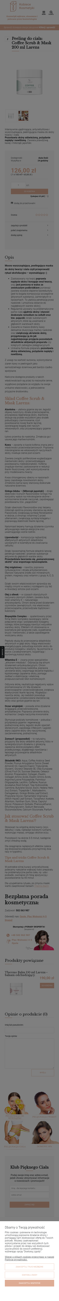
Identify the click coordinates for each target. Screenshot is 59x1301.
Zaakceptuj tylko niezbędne (29, 1267)
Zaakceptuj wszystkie (29, 1283)
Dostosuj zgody (29, 1275)
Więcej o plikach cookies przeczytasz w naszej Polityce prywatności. (29, 1258)
